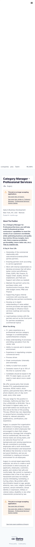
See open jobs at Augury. (16, 197)
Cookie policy (22, 543)
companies (5, 167)
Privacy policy (13, 543)
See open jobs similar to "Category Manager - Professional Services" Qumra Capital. (19, 201)
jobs (11, 167)
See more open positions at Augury (17, 524)
